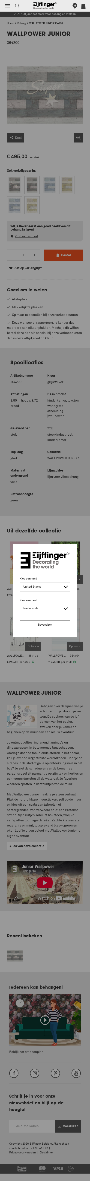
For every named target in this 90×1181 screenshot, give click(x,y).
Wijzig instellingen (17, 1175)
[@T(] (7, 6)
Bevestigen (45, 625)
